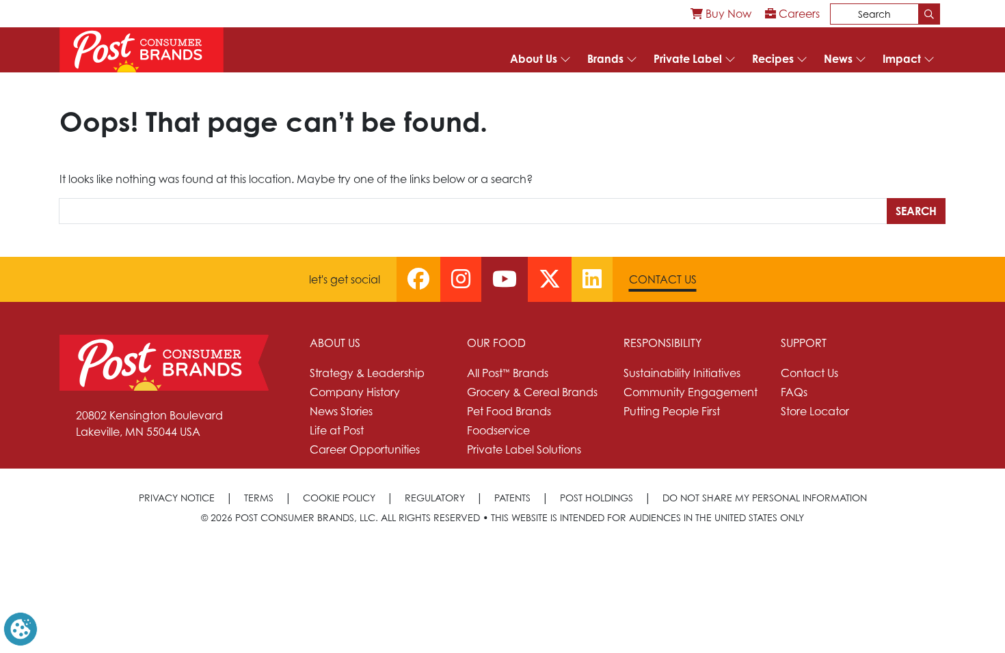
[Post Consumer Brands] (141, 49)
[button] (20, 628)
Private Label (688, 59)
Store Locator (815, 411)
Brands (605, 59)
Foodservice (498, 430)
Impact (902, 59)
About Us (533, 59)
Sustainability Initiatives (682, 373)
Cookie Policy (339, 497)
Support (804, 343)
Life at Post (337, 430)
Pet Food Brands (509, 411)
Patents (512, 497)
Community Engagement (691, 392)
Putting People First (672, 411)
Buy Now (727, 13)
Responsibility (662, 343)
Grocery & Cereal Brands (532, 392)
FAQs (794, 392)
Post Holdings (596, 497)
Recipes (773, 59)
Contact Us (663, 279)
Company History (355, 392)
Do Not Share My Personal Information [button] (764, 497)
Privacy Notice (177, 497)
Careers (798, 13)
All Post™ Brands (507, 373)
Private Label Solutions (524, 449)
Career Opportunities (365, 449)
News (838, 59)
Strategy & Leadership (367, 373)
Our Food (496, 343)
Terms (258, 497)
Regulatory (435, 497)
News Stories (341, 411)
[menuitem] (721, 13)
